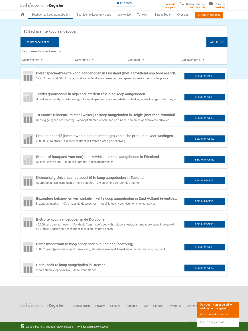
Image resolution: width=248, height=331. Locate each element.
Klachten (131, 306)
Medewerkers (33, 60)
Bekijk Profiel (204, 76)
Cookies (115, 306)
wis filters (217, 42)
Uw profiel (175, 306)
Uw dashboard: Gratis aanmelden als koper (47, 326)
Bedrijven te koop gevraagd (94, 14)
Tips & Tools (163, 14)
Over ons (182, 14)
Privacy (100, 306)
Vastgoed (136, 60)
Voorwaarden (81, 306)
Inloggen (124, 3)
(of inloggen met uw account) (93, 326)
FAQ (145, 306)
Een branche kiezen (39, 42)
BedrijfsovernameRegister (42, 5)
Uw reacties (194, 306)
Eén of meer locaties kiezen (42, 51)
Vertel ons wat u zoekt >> (214, 314)
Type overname (192, 60)
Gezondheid (85, 60)
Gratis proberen (209, 14)
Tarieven (142, 14)
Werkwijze (124, 14)
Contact (158, 306)
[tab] (124, 51)
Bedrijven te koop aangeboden (50, 14)
